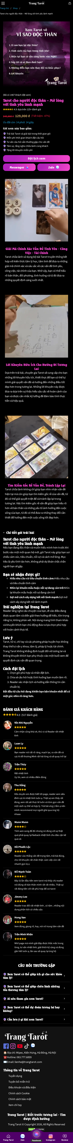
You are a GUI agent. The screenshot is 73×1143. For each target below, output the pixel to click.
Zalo (51, 167)
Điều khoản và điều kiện (22, 1087)
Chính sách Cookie (19, 1093)
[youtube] (20, 1047)
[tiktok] (26, 1047)
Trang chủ (4, 8)
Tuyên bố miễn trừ (19, 1082)
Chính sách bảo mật (19, 1099)
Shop (15, 8)
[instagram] (13, 1047)
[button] (36, 532)
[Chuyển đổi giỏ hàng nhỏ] (69, 3)
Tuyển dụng (15, 1076)
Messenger (17, 167)
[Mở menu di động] (3, 3)
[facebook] (6, 1047)
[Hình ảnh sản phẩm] (36, 54)
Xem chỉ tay (15, 1105)
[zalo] (33, 1046)
